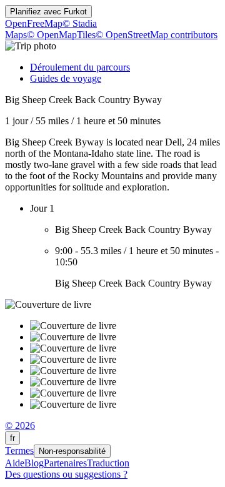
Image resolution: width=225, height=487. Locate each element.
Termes (19, 450)
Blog (34, 463)
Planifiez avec (48, 11)
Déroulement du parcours (80, 67)
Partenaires (65, 463)
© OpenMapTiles (61, 34)
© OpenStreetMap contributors (157, 34)
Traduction (108, 463)
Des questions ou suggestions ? (66, 474)
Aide (14, 463)
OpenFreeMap (33, 23)
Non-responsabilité (72, 451)
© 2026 (20, 425)
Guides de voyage (65, 78)
